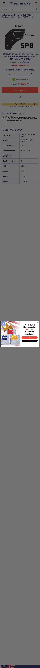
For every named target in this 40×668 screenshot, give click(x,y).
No (29, 340)
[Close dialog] (38, 322)
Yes (29, 337)
